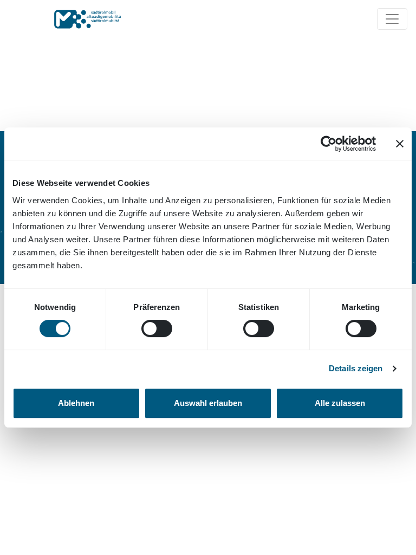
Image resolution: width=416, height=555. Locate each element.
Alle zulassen (340, 403)
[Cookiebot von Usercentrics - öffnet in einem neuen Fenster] (328, 143)
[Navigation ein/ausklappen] (392, 19)
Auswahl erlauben (208, 403)
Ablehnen (76, 403)
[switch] (156, 328)
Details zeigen (355, 368)
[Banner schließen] (400, 143)
